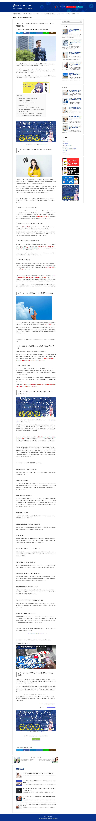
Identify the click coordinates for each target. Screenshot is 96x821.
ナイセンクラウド (43, 144)
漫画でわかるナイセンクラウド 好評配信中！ (36, 81)
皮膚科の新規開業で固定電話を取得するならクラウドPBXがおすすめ (75, 109)
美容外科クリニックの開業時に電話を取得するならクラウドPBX (75, 99)
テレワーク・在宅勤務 (66, 145)
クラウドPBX (65, 143)
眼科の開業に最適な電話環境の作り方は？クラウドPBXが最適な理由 (75, 118)
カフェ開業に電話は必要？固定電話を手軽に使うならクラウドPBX (75, 127)
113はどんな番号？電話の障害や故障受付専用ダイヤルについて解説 (75, 42)
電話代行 (64, 152)
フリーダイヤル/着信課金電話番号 (25, 17)
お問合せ (36, 739)
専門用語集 (64, 150)
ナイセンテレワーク (51, 707)
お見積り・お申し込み (70, 6)
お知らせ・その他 (66, 141)
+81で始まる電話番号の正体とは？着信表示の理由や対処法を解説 (75, 30)
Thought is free (54, 818)
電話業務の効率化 (66, 154)
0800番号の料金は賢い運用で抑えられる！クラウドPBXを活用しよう (38, 773)
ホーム (15, 17)
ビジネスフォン (65, 147)
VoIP (63, 140)
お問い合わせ (79, 6)
